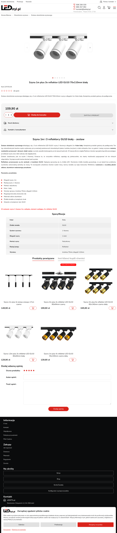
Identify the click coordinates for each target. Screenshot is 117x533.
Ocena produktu (13, 370)
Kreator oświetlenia (7, 2)
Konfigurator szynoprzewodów (58, 491)
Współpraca (7, 431)
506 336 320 (81, 5)
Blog (58, 479)
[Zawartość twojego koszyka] (108, 7)
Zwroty (5, 463)
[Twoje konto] (104, 7)
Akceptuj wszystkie (95, 525)
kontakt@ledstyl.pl (83, 9)
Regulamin (7, 459)
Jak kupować (7, 448)
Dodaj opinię (58, 409)
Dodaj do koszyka (38, 115)
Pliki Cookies (7, 439)
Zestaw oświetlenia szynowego (41, 15)
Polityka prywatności (10, 435)
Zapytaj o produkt (91, 115)
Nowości (29, 2)
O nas (5, 424)
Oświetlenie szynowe (21, 15)
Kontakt (6, 427)
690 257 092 (81, 7)
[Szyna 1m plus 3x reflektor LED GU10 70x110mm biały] (58, 47)
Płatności (6, 456)
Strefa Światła (58, 485)
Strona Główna (6, 15)
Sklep (58, 473)
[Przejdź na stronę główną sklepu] (10, 8)
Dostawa (6, 452)
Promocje (20, 2)
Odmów (21, 525)
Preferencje (58, 525)
